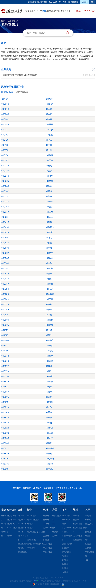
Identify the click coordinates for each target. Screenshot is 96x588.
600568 (5, 263)
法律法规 (76, 516)
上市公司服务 (66, 552)
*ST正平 (49, 438)
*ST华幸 (49, 201)
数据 (52, 11)
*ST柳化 (49, 222)
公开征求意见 (77, 536)
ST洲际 (49, 309)
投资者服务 (65, 548)
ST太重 (49, 150)
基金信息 (21, 532)
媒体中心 (88, 520)
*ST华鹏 (49, 345)
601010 (4, 330)
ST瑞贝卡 (50, 227)
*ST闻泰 (49, 299)
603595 (5, 397)
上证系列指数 (47, 544)
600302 (5, 191)
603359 (5, 361)
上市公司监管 (31, 516)
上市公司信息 (13, 21)
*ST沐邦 (49, 376)
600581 (4, 268)
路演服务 (65, 556)
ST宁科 (49, 145)
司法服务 (65, 572)
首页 (28, 11)
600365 (5, 206)
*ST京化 (49, 320)
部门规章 (76, 520)
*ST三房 (49, 212)
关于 (68, 11)
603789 (5, 412)
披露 (44, 11)
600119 (4, 134)
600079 (5, 109)
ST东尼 (49, 397)
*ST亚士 (49, 371)
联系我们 (17, 488)
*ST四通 (49, 433)
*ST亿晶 (49, 253)
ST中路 (49, 314)
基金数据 (46, 524)
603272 (5, 356)
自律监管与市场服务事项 (35, 544)
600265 (5, 181)
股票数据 (46, 516)
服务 (60, 11)
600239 (5, 170)
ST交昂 (49, 248)
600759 (5, 309)
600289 (5, 186)
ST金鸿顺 (50, 448)
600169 (4, 150)
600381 (4, 217)
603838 (5, 433)
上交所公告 (21, 520)
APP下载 (66, 2)
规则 (64, 11)
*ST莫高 (49, 258)
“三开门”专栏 (89, 11)
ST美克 (49, 196)
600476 (5, 232)
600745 (5, 299)
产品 (56, 11)
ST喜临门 (50, 340)
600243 (5, 176)
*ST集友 (49, 381)
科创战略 (10, 536)
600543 (5, 258)
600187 (4, 160)
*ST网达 (49, 350)
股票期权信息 (22, 552)
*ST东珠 (49, 361)
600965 (5, 325)
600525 (5, 242)
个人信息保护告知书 (73, 488)
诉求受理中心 (31, 548)
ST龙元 (49, 237)
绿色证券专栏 (66, 528)
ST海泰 (49, 119)
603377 (5, 366)
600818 (4, 314)
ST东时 (49, 366)
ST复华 (49, 273)
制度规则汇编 (77, 540)
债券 (53, 528)
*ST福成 (49, 325)
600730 (5, 284)
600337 (5, 196)
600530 (5, 248)
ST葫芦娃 (50, 458)
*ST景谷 (49, 181)
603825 (5, 422)
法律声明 (47, 488)
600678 (5, 278)
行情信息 (46, 540)
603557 (5, 391)
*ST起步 (49, 391)
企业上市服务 (66, 516)
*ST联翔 (49, 356)
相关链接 (37, 488)
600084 (5, 124)
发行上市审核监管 (33, 520)
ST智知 (49, 443)
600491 (4, 237)
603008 (5, 340)
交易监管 (30, 528)
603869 (5, 443)
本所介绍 (88, 516)
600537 (5, 253)
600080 (5, 114)
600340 (5, 201)
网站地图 (27, 488)
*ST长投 (49, 134)
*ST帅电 (49, 463)
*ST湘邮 (49, 232)
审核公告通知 (11, 516)
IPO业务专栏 (66, 520)
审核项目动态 (11, 524)
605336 (5, 463)
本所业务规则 (77, 524)
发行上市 (38, 11)
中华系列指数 (47, 552)
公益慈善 (88, 548)
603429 (5, 381)
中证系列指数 (47, 548)
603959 (5, 453)
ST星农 (49, 412)
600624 (5, 273)
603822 (5, 417)
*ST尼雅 (49, 124)
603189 (4, 350)
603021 (4, 345)
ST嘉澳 (49, 417)
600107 (4, 129)
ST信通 (49, 186)
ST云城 (49, 170)
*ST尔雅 (49, 129)
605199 (4, 458)
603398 (5, 376)
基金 (53, 524)
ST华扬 (49, 422)
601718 (4, 335)
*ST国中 (49, 160)
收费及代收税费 (67, 544)
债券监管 (30, 524)
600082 (5, 119)
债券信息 (21, 548)
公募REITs (55, 536)
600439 (5, 227)
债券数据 (46, 520)
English (85, 2)
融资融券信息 (22, 528)
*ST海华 (49, 176)
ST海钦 (49, 304)
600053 (5, 104)
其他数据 (46, 536)
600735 (5, 294)
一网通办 (78, 11)
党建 (32, 11)
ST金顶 (49, 278)
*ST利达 (49, 427)
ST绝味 (49, 386)
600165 (4, 145)
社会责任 (88, 544)
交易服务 (65, 532)
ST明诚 (49, 140)
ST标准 (49, 191)
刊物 (86, 560)
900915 (4, 469)
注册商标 (58, 488)
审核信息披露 (11, 520)
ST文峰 (49, 330)
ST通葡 (49, 206)
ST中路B (49, 469)
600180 (4, 155)
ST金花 (49, 114)
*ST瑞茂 (49, 155)
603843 (5, 438)
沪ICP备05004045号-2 (76, 581)
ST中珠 (49, 263)
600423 (5, 222)
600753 (5, 304)
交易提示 (21, 516)
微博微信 (74, 2)
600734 (5, 289)
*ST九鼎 (49, 104)
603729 (5, 407)
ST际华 (49, 335)
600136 (4, 140)
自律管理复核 (31, 540)
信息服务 (65, 564)
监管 (48, 11)
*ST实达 (49, 289)
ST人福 (49, 109)
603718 (4, 402)
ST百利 (49, 453)
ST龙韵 (49, 407)
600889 (5, 320)
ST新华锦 (50, 294)
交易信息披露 (22, 544)
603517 (4, 386)
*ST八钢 (49, 268)
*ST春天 (49, 217)
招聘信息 (88, 532)
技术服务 (65, 560)
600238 (5, 165)
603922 (5, 448)
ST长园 (49, 242)
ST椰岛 (49, 165)
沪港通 (64, 524)
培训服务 (65, 568)
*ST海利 (49, 402)
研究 (86, 540)
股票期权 (55, 532)
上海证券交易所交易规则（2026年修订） (19, 75)
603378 (5, 371)
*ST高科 (49, 284)
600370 (5, 212)
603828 (5, 427)
